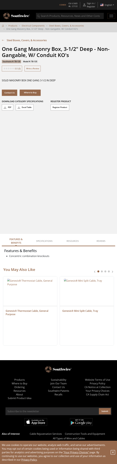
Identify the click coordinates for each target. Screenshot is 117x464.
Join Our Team (58, 383)
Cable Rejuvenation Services (46, 434)
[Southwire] (17, 16)
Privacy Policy (29, 459)
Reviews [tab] (101, 241)
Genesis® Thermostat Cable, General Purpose (27, 312)
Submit (104, 411)
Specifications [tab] (44, 241)
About (19, 394)
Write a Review (32, 68)
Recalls (58, 394)
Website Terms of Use (97, 379)
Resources (20, 390)
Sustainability (58, 379)
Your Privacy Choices (98, 390)
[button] (30, 93)
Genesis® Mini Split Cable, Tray (80, 311)
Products (12, 25)
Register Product (60, 107)
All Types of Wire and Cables (69, 438)
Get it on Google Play (81, 422)
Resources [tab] (73, 241)
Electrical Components (33, 25)
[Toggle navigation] (111, 16)
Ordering (19, 387)
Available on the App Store (35, 422)
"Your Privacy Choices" (76, 452)
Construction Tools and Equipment (85, 434)
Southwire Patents (58, 390)
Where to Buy (19, 383)
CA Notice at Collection (98, 387)
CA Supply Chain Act (97, 394)
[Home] (3, 25)
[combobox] (70, 16)
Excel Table (26, 107)
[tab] (98, 271)
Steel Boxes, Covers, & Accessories (66, 25)
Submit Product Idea (19, 398)
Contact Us (9, 92)
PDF (9, 107)
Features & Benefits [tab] (16, 241)
